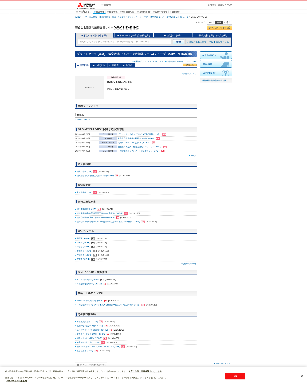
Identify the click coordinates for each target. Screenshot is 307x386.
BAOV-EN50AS (83, 120)
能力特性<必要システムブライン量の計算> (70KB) (99, 346)
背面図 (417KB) (84, 247)
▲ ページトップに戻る (222, 363)
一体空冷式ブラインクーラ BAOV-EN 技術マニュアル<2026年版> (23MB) (109, 305)
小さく (213, 22)
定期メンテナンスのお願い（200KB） (134, 142)
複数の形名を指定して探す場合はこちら (209, 42)
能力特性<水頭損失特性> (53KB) (91, 334)
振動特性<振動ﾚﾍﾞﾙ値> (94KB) (90, 326)
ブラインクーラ (134, 17)
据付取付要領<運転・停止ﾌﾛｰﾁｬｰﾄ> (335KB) (96, 217)
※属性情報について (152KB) (89, 284)
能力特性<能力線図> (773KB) (89, 338)
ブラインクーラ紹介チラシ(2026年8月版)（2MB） (140, 134)
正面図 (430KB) (84, 242)
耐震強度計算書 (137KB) (87, 322)
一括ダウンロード (189, 264)
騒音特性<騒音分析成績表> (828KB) (92, 330)
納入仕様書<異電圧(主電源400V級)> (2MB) (95, 176)
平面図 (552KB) (84, 238)
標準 (219, 22)
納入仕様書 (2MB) (85, 171)
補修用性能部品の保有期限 (214, 80)
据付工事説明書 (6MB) (86, 209)
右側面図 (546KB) (85, 251)
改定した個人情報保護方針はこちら (145, 371)
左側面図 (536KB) (85, 255)
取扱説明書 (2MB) (85, 192)
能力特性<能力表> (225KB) (89, 342)
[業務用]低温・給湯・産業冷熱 (112, 17)
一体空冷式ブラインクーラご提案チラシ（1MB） (139, 151)
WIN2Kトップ (81, 17)
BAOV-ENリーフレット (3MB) (90, 301)
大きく (225, 22)
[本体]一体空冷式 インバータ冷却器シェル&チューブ (166, 17)
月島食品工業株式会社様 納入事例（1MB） (136, 138)
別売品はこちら (190, 74)
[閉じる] (301, 376)
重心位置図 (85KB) (85, 351)
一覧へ (194, 155)
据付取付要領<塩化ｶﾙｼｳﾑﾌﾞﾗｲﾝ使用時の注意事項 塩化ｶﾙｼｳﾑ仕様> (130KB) (108, 222)
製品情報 (93, 17)
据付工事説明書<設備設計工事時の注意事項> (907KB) (100, 213)
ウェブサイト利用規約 (16, 380)
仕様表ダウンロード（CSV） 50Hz (149, 61)
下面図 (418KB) (84, 259)
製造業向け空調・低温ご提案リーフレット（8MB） (140, 147)
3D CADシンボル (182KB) (88, 280)
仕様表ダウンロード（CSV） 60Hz (181, 61)
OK (235, 376)
